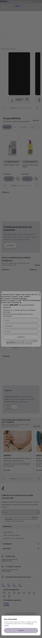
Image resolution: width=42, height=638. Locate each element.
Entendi (21, 630)
